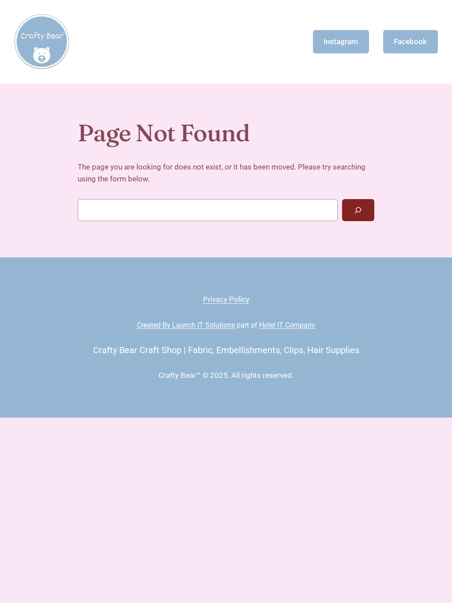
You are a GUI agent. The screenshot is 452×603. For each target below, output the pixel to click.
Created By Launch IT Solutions (186, 325)
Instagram (341, 41)
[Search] (358, 210)
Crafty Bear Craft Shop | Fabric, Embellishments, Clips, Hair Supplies (226, 350)
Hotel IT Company (287, 325)
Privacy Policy (226, 299)
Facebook (410, 41)
